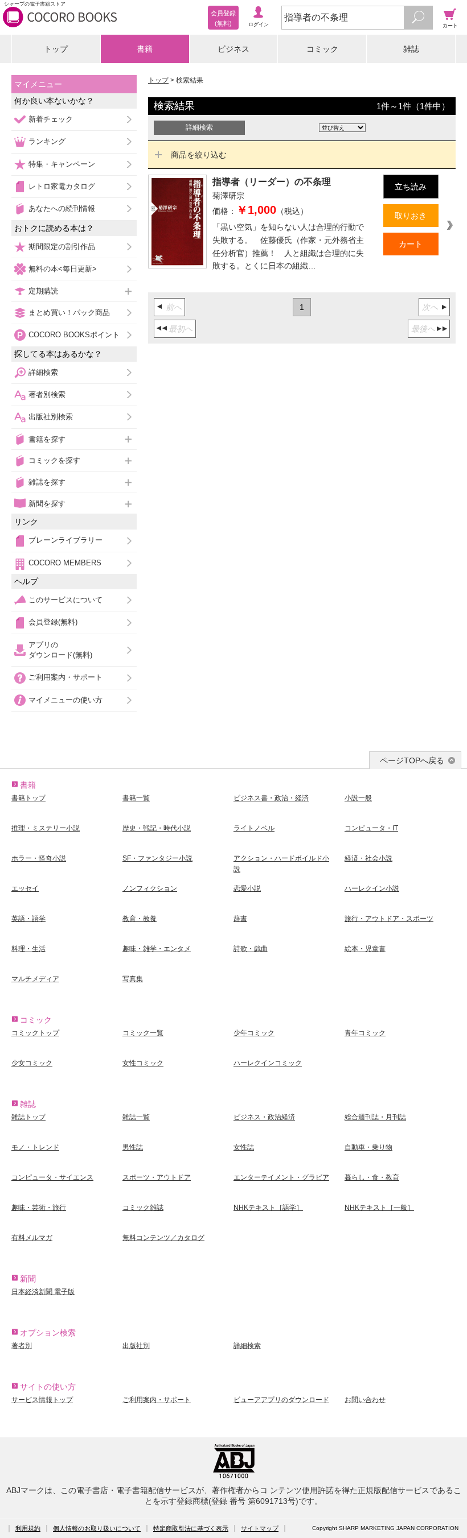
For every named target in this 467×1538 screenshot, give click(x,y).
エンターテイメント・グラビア (281, 1177)
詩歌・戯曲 (250, 949)
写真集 (132, 979)
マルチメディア (35, 979)
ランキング (46, 141)
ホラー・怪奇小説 (38, 858)
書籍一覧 (136, 798)
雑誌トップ (28, 1117)
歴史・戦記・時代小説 (156, 828)
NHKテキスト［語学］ (268, 1208)
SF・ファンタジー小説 (157, 858)
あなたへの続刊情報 (61, 208)
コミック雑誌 (142, 1208)
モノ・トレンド (35, 1147)
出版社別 (136, 1346)
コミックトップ (35, 1033)
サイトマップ (259, 1528)
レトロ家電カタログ (61, 186)
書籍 (145, 48)
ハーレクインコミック (267, 1063)
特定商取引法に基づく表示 (190, 1528)
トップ (56, 48)
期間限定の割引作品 (61, 246)
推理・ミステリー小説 (45, 828)
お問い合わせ (365, 1400)
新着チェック (50, 119)
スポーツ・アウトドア (156, 1177)
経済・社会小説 (368, 858)
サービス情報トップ (42, 1400)
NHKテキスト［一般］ (379, 1208)
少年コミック (254, 1033)
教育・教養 (139, 919)
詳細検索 (43, 372)
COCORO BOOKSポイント (74, 334)
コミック (322, 48)
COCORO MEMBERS (64, 563)
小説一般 (358, 798)
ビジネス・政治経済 (264, 1117)
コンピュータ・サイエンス (52, 1177)
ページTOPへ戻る (412, 760)
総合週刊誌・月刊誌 (375, 1117)
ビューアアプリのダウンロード (281, 1400)
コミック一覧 (142, 1033)
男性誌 (132, 1147)
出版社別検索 (50, 416)
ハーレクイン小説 (372, 888)
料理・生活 (28, 949)
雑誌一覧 (136, 1117)
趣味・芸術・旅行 (38, 1208)
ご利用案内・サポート (65, 677)
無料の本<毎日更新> (62, 268)
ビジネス (233, 48)
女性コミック (142, 1063)
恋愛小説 (247, 888)
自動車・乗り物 (368, 1147)
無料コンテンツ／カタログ (163, 1238)
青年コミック (365, 1033)
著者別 (21, 1346)
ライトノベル (254, 828)
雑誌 (411, 48)
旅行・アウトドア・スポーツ (389, 919)
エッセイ (25, 888)
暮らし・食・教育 (372, 1177)
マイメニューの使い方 (65, 700)
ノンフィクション (149, 888)
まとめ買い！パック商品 (69, 312)
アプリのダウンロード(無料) (60, 649)
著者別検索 (46, 394)
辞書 (240, 919)
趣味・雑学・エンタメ (156, 949)
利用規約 (27, 1528)
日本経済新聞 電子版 (43, 1292)
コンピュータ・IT (371, 828)
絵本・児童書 (365, 949)
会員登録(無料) (52, 622)
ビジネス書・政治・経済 (271, 798)
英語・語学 (28, 919)
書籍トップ (28, 798)
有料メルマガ (31, 1238)
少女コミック (31, 1063)
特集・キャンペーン (61, 164)
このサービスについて (65, 600)
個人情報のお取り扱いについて (97, 1528)
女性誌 (243, 1147)
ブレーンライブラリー (65, 540)
